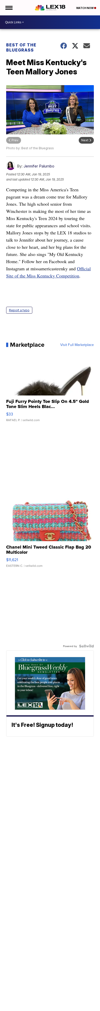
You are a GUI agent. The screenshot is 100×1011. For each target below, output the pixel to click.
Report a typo (19, 310)
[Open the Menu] (8, 7)
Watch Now (85, 7)
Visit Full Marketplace (77, 344)
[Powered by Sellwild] (86, 646)
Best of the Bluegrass (21, 47)
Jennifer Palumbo (39, 166)
